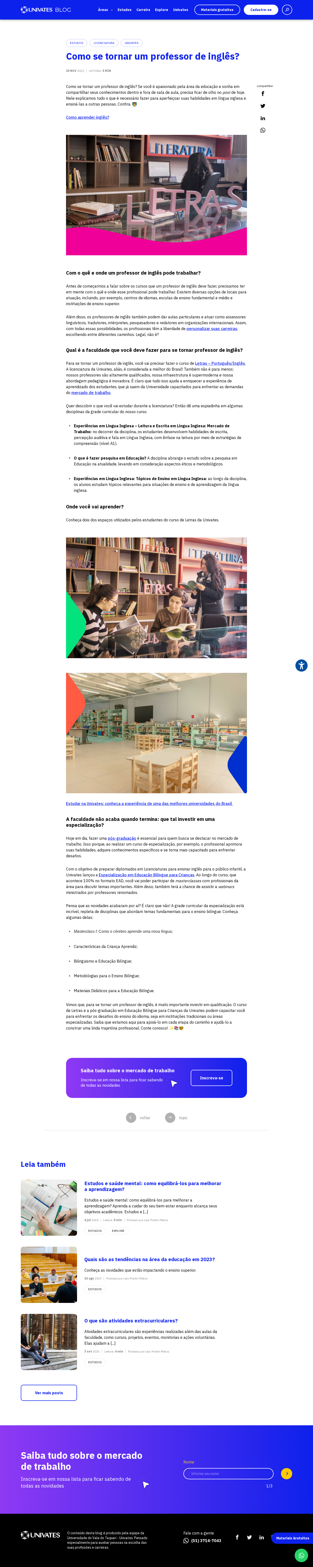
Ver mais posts (49, 1392)
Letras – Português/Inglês (220, 363)
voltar (145, 1117)
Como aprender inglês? (87, 117)
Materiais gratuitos (217, 10)
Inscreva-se (211, 1077)
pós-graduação (122, 838)
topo (183, 1117)
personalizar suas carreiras (212, 328)
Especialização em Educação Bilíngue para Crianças (146, 874)
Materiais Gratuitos (292, 1538)
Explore (161, 10)
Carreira (143, 10)
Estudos (125, 10)
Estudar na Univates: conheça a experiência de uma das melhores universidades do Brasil (149, 803)
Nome (188, 1462)
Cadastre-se (261, 10)
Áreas (103, 10)
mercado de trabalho (91, 392)
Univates (180, 10)
